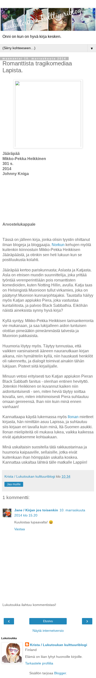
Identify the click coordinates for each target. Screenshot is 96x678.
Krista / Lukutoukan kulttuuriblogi (58, 645)
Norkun (58, 245)
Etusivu (48, 621)
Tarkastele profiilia (39, 663)
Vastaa (19, 529)
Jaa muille (14, 484)
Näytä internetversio (48, 631)
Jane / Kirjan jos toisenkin (36, 510)
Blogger (60, 673)
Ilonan (73, 417)
